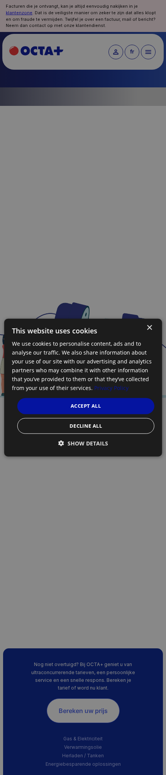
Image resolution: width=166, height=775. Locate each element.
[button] (83, 443)
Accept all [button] (86, 405)
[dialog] (83, 387)
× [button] (149, 327)
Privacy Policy (111, 388)
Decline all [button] (85, 425)
